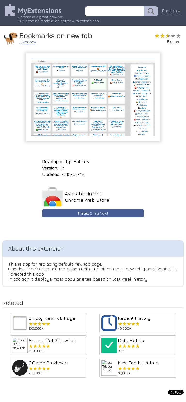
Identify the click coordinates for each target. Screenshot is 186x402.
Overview (28, 42)
